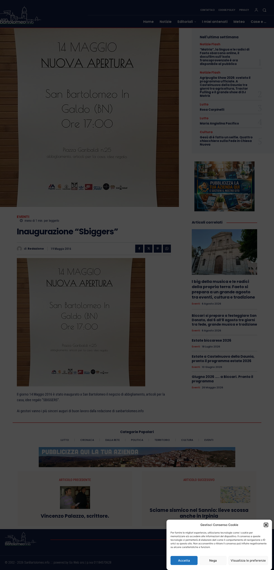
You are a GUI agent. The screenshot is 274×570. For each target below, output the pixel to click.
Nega (213, 560)
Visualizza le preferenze (248, 560)
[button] (266, 525)
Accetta (184, 560)
